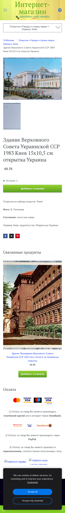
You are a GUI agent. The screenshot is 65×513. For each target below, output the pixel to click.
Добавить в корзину (32, 188)
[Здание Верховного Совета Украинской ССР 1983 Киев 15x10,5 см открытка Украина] (12, 116)
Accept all (32, 492)
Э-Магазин (8, 40)
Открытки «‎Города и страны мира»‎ (37, 40)
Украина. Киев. (10, 44)
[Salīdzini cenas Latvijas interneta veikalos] (38, 461)
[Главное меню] (5, 10)
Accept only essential (32, 500)
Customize (32, 482)
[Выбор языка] (60, 10)
